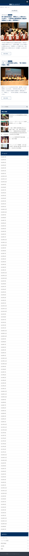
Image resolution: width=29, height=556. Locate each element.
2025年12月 (4, 176)
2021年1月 (3, 328)
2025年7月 (3, 190)
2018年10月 (4, 396)
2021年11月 (4, 308)
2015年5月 (3, 507)
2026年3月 (3, 168)
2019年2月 (3, 385)
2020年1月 (3, 355)
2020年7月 (3, 344)
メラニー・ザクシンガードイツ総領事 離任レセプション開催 (18, 122)
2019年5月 (3, 377)
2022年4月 (3, 294)
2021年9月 (3, 314)
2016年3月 (3, 479)
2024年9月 (3, 214)
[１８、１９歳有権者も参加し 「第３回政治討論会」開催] (14, 84)
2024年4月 (3, 228)
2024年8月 (3, 217)
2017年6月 (3, 438)
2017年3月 (3, 446)
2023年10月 (4, 245)
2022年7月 (3, 286)
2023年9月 (3, 248)
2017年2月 (3, 449)
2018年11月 (4, 394)
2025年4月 (3, 198)
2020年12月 (4, 330)
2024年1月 (3, 237)
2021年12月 (4, 305)
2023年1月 (3, 270)
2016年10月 (4, 460)
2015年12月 (4, 487)
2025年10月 (4, 181)
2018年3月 (3, 416)
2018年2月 (3, 419)
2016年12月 (4, 454)
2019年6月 (3, 374)
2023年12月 (4, 239)
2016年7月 (3, 468)
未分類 (2, 546)
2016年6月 (3, 471)
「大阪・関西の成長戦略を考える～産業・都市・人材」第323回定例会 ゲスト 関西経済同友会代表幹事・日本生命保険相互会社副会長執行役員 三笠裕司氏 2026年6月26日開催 (14, 131)
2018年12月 (4, 391)
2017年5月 (3, 441)
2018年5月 (3, 410)
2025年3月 (3, 201)
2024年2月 (3, 234)
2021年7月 (3, 319)
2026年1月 (3, 173)
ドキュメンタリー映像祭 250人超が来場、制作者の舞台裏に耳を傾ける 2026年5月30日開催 (18, 146)
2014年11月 (4, 521)
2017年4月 (3, 443)
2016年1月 (3, 485)
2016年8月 (3, 465)
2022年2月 (3, 300)
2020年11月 (4, 333)
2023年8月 (3, 250)
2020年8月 (3, 341)
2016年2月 (3, 482)
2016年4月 (3, 476)
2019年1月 (3, 388)
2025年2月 (3, 203)
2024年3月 (3, 231)
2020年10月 (4, 336)
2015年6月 (3, 504)
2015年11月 (4, 490)
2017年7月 (3, 435)
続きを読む (6, 53)
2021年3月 (3, 325)
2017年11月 (4, 427)
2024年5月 (3, 225)
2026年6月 (3, 159)
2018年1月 (3, 421)
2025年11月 (4, 179)
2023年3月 (3, 264)
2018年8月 (3, 402)
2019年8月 (3, 369)
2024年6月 (3, 223)
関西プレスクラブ (14, 4)
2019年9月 (3, 366)
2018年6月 (3, 407)
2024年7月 (3, 220)
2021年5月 (3, 322)
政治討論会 (3, 543)
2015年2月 (3, 512)
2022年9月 (3, 281)
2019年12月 (4, 358)
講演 (2, 548)
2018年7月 (3, 405)
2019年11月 (4, 361)
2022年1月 (3, 303)
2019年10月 (4, 363)
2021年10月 (4, 311)
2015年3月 (3, 510)
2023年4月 (3, 261)
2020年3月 (3, 350)
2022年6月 (3, 289)
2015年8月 (3, 498)
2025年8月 (3, 187)
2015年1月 (3, 515)
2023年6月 (3, 256)
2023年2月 (3, 267)
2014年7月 (3, 529)
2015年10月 (4, 493)
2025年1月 (3, 206)
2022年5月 (3, 292)
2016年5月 (3, 474)
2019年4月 (3, 380)
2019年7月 (3, 372)
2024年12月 (4, 209)
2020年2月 (3, 352)
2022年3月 (3, 297)
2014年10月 (4, 523)
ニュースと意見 (4, 540)
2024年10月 (4, 212)
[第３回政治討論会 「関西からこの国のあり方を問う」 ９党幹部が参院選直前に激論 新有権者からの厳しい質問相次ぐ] (14, 40)
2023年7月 (3, 253)
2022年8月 (3, 283)
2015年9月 (3, 496)
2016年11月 (4, 457)
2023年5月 (3, 259)
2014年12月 (4, 518)
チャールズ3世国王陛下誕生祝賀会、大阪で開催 (17, 137)
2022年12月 (4, 272)
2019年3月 (3, 383)
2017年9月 (3, 432)
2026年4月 (3, 165)
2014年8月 (3, 526)
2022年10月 (4, 278)
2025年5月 (3, 195)
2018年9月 (3, 399)
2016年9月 (3, 463)
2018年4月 (3, 413)
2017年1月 (3, 452)
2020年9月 (3, 339)
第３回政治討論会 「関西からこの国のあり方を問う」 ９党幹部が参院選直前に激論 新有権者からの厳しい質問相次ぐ (14, 18)
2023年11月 (4, 242)
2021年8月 (3, 316)
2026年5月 (3, 162)
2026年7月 (3, 157)
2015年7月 (3, 501)
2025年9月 (3, 184)
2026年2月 (3, 170)
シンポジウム (4, 537)
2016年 (6, 7)
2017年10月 (4, 430)
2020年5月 (3, 347)
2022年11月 (4, 275)
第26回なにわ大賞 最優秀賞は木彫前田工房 (18, 115)
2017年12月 (4, 424)
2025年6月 (3, 192)
